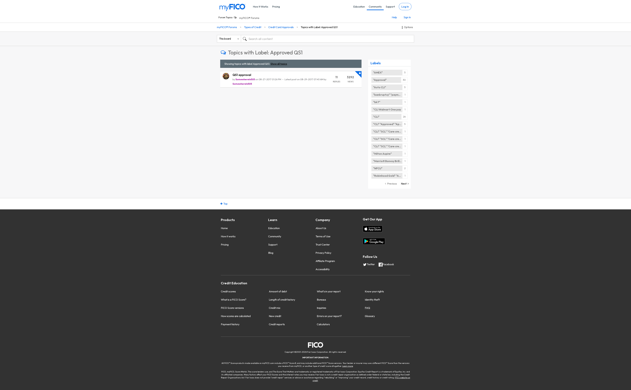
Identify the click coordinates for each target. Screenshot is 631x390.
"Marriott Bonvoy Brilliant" (389, 161)
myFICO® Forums (249, 18)
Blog (270, 252)
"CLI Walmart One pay (387, 109)
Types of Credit (252, 27)
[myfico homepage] (232, 7)
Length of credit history (282, 299)
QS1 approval (242, 75)
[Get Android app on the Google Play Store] (374, 241)
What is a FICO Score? (233, 299)
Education (359, 6)
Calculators (323, 324)
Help (394, 17)
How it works (228, 236)
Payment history (230, 324)
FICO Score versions (232, 307)
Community (375, 6)
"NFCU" (377, 168)
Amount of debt (278, 291)
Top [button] (225, 203)
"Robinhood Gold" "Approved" (390, 175)
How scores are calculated (236, 316)
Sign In (407, 17)
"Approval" (380, 80)
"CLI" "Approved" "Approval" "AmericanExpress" (390, 124)
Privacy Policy (323, 252)
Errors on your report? (329, 316)
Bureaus (321, 299)
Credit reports (277, 324)
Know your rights (374, 291)
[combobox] (327, 39)
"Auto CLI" (379, 87)
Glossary (370, 316)
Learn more (347, 366)
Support (390, 6)
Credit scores (228, 291)
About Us (321, 228)
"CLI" (376, 116)
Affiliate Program (325, 261)
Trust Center (323, 244)
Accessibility (323, 269)
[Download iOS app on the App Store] (372, 229)
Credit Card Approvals (281, 27)
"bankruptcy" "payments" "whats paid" (390, 94)
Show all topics (278, 63)
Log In (405, 6)
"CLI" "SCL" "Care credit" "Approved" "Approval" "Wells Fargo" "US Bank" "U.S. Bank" (390, 131)
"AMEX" (378, 72)
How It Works (260, 6)
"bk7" (376, 102)
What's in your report (328, 291)
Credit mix (274, 307)
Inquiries (321, 307)
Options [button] (408, 27)
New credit (275, 316)
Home (224, 228)
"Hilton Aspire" (382, 153)
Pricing (276, 6)
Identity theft (372, 299)
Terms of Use (323, 236)
